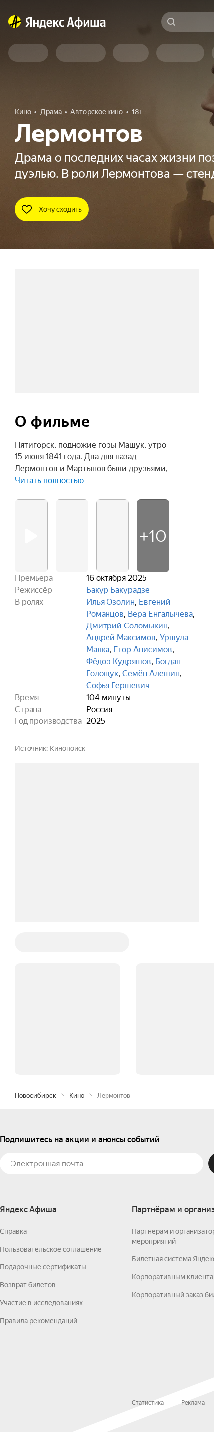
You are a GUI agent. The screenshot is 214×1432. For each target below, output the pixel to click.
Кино (76, 1095)
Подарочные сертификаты (43, 1267)
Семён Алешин (151, 673)
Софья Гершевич (118, 685)
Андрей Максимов (121, 637)
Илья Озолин (110, 602)
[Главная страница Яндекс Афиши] (14, 21)
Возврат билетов (28, 1285)
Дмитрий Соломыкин (127, 625)
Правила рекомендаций (38, 1321)
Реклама (193, 1402)
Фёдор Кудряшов (118, 661)
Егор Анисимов (142, 649)
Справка (13, 1231)
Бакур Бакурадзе (118, 590)
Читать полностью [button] (49, 480)
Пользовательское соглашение (51, 1249)
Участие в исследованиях (41, 1303)
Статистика (148, 1402)
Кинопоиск (67, 748)
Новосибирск (35, 1095)
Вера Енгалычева (160, 614)
